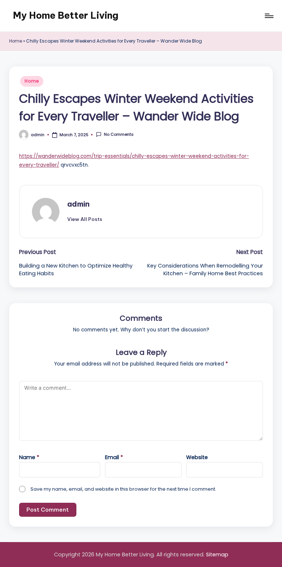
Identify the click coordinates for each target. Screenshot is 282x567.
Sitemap (217, 554)
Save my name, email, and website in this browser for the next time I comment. (123, 489)
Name (29, 457)
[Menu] (268, 16)
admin (78, 203)
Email (114, 457)
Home (15, 41)
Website (197, 457)
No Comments (118, 134)
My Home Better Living (65, 15)
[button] (84, 219)
